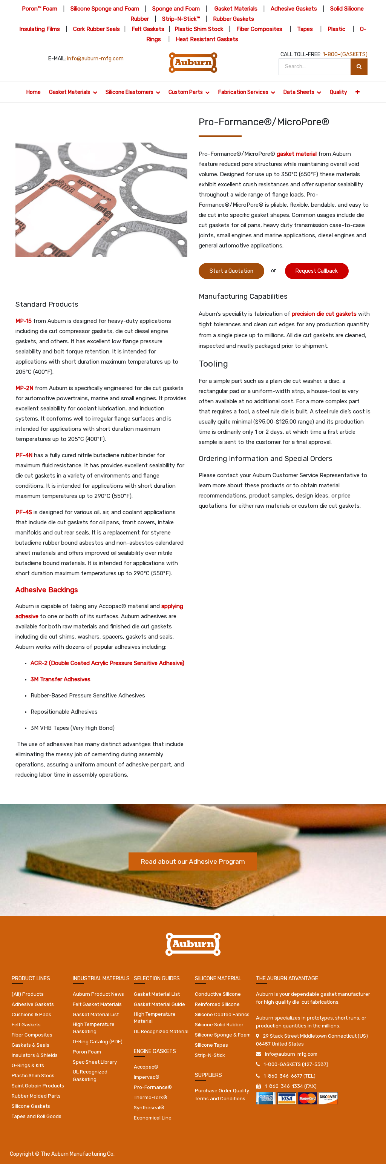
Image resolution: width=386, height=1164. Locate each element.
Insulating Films (39, 29)
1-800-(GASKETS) (345, 54)
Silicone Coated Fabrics (222, 1014)
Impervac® (146, 1077)
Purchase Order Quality (222, 1090)
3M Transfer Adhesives (60, 679)
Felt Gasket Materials (97, 1004)
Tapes (305, 29)
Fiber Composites (259, 29)
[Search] (359, 66)
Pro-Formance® (153, 1087)
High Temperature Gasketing (94, 1028)
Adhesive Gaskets (294, 8)
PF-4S (23, 512)
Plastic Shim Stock (199, 29)
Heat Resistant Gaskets (207, 39)
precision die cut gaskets (324, 313)
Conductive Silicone (218, 994)
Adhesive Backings (46, 589)
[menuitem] (33, 91)
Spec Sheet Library (95, 1062)
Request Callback (317, 271)
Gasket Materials (235, 8)
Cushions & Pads (31, 1014)
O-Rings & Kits (28, 1065)
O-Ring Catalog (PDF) (98, 1041)
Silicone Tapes (211, 1045)
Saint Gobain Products (38, 1086)
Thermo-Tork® (150, 1097)
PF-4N (23, 455)
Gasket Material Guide (159, 1004)
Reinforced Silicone (217, 1004)
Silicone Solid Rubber (219, 1024)
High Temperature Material (155, 1017)
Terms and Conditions (220, 1098)
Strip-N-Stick (210, 1055)
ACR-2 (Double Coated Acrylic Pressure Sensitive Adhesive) (107, 663)
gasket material (297, 153)
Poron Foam (87, 1052)
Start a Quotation (231, 271)
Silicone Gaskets (31, 1106)
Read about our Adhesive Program (193, 861)
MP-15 (23, 321)
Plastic (336, 29)
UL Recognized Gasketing (90, 1075)
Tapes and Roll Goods (36, 1116)
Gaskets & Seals (30, 1045)
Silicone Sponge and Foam (104, 8)
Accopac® (146, 1067)
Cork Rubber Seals (96, 29)
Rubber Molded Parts (36, 1096)
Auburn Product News (98, 994)
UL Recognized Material (161, 1031)
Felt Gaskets (148, 29)
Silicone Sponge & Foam (223, 1035)
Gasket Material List (96, 1014)
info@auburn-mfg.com (95, 58)
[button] (357, 91)
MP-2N (24, 388)
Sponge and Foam (176, 8)
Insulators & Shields (35, 1055)
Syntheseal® (149, 1107)
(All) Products (28, 994)
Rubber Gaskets (233, 18)
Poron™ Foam (39, 8)
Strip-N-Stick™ (181, 18)
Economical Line (153, 1118)
